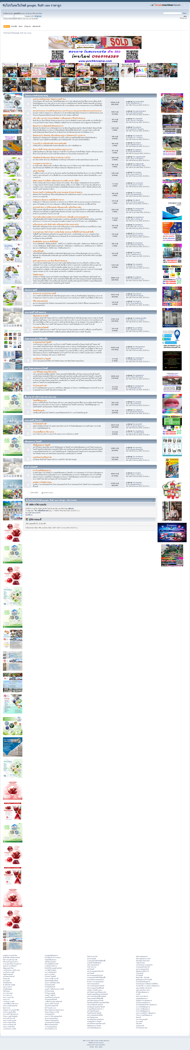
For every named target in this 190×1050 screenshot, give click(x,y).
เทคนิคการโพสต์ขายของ (42, 482)
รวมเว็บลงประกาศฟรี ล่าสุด (11, 970)
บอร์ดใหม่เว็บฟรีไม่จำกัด (42, 457)
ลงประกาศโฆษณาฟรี (9, 1024)
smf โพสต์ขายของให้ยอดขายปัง (96, 992)
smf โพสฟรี (90, 969)
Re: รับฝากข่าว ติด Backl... (136, 120)
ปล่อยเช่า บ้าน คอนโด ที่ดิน (11, 1010)
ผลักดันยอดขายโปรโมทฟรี (144, 979)
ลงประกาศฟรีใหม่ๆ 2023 (52, 982)
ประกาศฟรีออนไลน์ (50, 972)
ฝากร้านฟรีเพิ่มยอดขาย (42, 471)
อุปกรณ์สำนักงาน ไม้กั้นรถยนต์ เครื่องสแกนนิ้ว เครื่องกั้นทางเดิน (57, 207)
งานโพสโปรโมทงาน (51, 966)
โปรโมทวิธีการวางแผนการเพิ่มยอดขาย (147, 986)
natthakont (139, 410)
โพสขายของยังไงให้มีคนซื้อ (95, 998)
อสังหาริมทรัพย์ (38, 171)
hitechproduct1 (140, 346)
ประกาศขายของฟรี (141, 1019)
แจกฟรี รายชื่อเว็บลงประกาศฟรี (54, 989)
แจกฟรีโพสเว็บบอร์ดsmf (52, 997)
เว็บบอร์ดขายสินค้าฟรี (51, 1005)
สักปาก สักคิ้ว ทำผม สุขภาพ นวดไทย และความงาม (52, 149)
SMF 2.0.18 (86, 1040)
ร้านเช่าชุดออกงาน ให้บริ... (136, 185)
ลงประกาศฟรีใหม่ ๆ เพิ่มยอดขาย (145, 1013)
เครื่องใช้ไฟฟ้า (38, 251)
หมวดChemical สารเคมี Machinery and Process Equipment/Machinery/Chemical (67, 111)
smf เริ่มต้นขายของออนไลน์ (95, 979)
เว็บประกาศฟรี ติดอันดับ (10, 1016)
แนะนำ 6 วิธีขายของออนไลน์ (53, 1016)
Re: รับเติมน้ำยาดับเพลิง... (135, 329)
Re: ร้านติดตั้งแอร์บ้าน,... (135, 254)
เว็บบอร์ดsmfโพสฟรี (40, 327)
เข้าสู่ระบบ (28, 13)
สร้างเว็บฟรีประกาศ (51, 1029)
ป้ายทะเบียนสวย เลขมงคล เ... (136, 235)
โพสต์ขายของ (38, 275)
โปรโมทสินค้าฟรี (50, 987)
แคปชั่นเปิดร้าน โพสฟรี (42, 359)
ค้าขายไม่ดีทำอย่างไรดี (51, 964)
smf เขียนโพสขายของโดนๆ (95, 1019)
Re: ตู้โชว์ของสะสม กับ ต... (136, 458)
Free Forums (99, 1042)
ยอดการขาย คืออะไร (142, 996)
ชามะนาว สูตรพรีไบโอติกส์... (136, 433)
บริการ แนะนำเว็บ (8, 997)
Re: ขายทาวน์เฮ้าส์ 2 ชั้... (135, 174)
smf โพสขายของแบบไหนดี (95, 1000)
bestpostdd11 (140, 101)
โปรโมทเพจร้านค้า (40, 386)
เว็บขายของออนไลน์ (93, 983)
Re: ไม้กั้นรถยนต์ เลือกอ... (135, 210)
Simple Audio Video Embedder (96, 1044)
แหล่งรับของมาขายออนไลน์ (144, 965)
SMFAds (91, 1042)
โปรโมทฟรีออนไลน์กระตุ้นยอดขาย (146, 1004)
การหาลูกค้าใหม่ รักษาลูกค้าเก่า (12, 964)
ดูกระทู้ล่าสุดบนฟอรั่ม (33, 513)
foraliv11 (138, 143)
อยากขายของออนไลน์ (51, 1018)
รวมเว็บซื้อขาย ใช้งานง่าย (10, 1003)
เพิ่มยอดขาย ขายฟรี (40, 316)
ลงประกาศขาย (7, 987)
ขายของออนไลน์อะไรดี (143, 967)
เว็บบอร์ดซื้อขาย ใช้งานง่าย (43, 432)
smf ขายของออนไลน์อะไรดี (95, 971)
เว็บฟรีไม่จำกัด (7, 982)
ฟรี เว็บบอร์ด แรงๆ (50, 1008)
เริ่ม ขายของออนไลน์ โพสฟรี (95, 986)
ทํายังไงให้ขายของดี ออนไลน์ (11, 957)
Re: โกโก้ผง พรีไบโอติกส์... (136, 377)
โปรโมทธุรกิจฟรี (50, 985)
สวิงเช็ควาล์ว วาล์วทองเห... (136, 137)
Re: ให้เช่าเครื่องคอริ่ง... (135, 403)
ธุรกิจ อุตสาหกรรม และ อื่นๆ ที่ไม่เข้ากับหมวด (50, 261)
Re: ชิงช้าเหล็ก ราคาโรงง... (136, 226)
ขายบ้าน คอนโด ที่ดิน (9, 1012)
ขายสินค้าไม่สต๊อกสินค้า (94, 963)
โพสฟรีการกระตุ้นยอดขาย (144, 1000)
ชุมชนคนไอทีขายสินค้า (51, 980)
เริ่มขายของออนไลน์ (93, 965)
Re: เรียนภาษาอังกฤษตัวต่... (136, 158)
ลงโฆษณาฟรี (140, 1025)
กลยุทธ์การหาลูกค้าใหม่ (10, 955)
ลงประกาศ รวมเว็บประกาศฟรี (44, 293)
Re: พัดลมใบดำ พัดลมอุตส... (136, 129)
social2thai (139, 328)
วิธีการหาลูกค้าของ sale (10, 959)
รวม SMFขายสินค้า (50, 970)
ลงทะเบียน (38, 13)
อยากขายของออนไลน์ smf (95, 975)
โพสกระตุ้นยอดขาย (142, 956)
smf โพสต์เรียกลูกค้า (93, 1011)
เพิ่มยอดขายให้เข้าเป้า (142, 971)
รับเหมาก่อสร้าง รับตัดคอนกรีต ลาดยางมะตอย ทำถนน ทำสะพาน (57, 192)
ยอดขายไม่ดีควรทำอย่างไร (144, 988)
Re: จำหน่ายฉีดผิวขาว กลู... (136, 278)
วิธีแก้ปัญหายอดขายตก (143, 960)
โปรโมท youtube (50, 993)
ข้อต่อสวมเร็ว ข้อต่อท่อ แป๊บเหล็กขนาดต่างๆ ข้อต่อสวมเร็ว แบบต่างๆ (59, 135)
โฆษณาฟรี (6, 978)
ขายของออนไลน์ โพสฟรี (42, 342)
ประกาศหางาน (7, 995)
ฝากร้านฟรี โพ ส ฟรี (9, 1018)
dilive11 (138, 200)
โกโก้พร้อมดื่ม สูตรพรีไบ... (135, 360)
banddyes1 (139, 224)
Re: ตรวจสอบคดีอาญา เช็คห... (137, 165)
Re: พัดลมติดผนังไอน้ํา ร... (135, 484)
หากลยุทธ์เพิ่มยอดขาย (51, 955)
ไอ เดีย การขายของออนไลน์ (95, 981)
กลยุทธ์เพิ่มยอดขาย (50, 959)
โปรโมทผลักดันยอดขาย (143, 981)
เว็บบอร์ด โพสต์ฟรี (50, 976)
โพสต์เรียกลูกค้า (39, 411)
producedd (139, 243)
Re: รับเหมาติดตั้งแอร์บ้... (135, 303)
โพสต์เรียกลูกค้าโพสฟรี (94, 1013)
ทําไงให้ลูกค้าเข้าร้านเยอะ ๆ (53, 957)
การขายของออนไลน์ (51, 1027)
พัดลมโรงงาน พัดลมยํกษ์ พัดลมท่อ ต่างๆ (48, 126)
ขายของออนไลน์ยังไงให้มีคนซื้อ (96, 960)
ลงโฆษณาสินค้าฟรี (9, 976)
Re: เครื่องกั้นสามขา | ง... (135, 103)
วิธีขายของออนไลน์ (40, 301)
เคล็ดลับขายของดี (50, 962)
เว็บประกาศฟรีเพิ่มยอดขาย (144, 1015)
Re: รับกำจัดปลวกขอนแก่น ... (136, 202)
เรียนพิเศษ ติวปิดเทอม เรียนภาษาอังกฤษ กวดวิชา (52, 158)
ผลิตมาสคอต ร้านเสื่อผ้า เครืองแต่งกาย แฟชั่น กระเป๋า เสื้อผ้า (56, 181)
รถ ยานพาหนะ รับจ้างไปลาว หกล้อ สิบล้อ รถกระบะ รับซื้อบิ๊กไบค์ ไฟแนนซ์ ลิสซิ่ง (63, 232)
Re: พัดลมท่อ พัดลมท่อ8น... (136, 449)
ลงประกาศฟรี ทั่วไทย (9, 1022)
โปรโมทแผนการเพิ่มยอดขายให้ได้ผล (147, 983)
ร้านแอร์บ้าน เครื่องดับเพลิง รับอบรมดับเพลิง (50, 143)
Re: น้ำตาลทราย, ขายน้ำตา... (137, 320)
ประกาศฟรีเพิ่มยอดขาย (143, 1007)
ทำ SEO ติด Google (9, 985)
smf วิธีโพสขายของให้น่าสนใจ (44, 372)
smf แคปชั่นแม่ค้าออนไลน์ (95, 1004)
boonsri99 (139, 424)
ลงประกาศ (6, 999)
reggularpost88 (140, 157)
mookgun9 (139, 135)
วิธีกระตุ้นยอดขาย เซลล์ (143, 958)
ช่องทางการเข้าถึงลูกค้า (10, 966)
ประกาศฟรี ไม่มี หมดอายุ (10, 1014)
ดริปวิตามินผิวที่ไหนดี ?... (135, 151)
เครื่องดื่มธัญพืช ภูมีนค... (135, 388)
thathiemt (138, 150)
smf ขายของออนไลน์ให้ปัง (95, 1015)
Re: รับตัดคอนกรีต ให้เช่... (135, 348)
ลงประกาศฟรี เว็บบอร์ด (52, 1003)
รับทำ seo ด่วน (91, 967)
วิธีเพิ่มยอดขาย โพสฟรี (41, 445)
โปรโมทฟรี (139, 975)
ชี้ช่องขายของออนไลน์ (51, 1024)
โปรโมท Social (49, 991)
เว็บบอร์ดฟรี (139, 973)
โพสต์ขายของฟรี (8, 974)
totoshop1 (139, 447)
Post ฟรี (138, 1017)
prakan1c (139, 127)
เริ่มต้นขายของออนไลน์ (51, 1020)
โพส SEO (139, 1023)
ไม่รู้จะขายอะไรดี (92, 956)
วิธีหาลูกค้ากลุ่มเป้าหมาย (10, 962)
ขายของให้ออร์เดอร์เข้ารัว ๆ (95, 1009)
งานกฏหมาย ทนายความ (42, 163)
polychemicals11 (141, 111)
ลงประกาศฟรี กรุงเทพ (9, 1020)
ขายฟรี (138, 994)
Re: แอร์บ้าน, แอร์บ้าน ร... (136, 475)
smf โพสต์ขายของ (92, 1017)
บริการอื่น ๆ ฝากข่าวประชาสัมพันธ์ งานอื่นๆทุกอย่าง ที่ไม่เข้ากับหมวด (59, 118)
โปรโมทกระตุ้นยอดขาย (143, 1002)
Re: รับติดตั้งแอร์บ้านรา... (135, 144)
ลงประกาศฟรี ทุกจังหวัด (10, 1005)
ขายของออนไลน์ (49, 1014)
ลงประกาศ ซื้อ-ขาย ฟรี (51, 978)
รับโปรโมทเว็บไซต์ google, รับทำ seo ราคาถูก (32, 5)
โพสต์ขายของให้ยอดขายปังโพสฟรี (97, 994)
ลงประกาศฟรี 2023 (9, 1027)
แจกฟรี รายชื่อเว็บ (50, 995)
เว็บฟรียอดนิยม (7, 989)
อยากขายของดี (91, 958)
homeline (138, 172)
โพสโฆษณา (6, 991)
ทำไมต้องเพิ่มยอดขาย (142, 992)
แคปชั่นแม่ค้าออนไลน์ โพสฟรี (96, 1007)
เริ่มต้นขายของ (140, 963)
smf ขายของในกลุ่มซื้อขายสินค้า (96, 996)
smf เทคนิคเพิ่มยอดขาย (94, 1028)
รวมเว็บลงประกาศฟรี (9, 1029)
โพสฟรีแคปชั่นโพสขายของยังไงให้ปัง (98, 1002)
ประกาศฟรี (6, 980)
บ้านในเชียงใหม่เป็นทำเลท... (136, 411)
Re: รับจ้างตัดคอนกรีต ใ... (135, 194)
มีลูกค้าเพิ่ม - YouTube (142, 977)
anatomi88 (139, 118)
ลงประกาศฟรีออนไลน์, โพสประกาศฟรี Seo (49, 99)
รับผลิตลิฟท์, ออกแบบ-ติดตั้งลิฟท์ (45, 242)
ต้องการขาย (6, 1008)
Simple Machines (104, 1040)
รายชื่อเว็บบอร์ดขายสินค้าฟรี (53, 1001)
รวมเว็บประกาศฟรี (8, 972)
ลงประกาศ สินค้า (50, 974)
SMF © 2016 (94, 1040)
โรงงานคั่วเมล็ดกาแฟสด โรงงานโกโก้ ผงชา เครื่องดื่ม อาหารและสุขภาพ (60, 217)
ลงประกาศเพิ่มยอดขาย (143, 1009)
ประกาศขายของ (8, 993)
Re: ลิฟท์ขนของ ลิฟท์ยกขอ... (136, 245)
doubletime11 (140, 217)
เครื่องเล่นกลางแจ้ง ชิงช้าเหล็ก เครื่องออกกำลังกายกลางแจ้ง (56, 224)
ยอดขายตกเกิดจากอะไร (143, 990)
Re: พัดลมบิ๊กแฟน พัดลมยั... (136, 295)
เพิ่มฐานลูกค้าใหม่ (8, 968)
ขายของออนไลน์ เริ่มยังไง (52, 1022)
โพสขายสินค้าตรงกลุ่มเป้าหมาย (54, 1010)
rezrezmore (139, 183)
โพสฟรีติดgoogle (40, 400)
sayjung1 (138, 192)
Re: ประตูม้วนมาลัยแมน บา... (137, 426)
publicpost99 (139, 164)
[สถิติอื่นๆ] (28, 515)
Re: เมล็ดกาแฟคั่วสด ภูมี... (136, 219)
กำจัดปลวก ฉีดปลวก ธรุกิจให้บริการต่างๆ (48, 200)
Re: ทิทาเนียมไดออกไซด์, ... (136, 113)
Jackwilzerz (139, 456)
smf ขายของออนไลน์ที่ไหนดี (95, 988)
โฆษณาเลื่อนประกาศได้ (52, 1012)
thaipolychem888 (141, 318)
